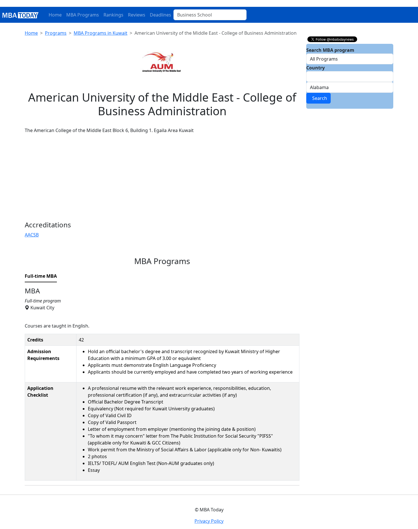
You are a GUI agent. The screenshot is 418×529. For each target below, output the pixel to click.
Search (318, 98)
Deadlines (160, 15)
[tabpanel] (162, 386)
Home (55, 15)
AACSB (32, 235)
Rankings (113, 15)
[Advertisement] (162, 178)
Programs (56, 33)
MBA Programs (82, 15)
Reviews (136, 15)
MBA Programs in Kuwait (100, 33)
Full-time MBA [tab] (41, 276)
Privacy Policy (209, 521)
